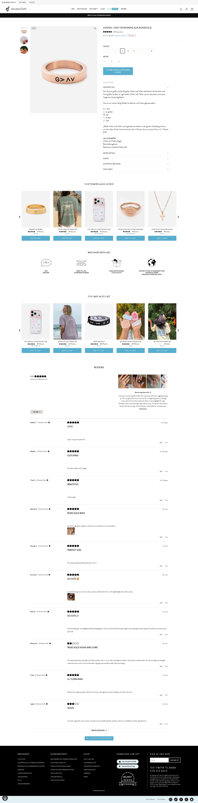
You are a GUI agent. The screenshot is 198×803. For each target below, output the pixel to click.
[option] (99, 15)
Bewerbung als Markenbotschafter (31, 766)
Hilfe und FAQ (89, 759)
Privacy (166, 786)
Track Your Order (58, 780)
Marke (123, 9)
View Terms (159, 786)
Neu (73, 9)
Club (103, 9)
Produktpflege (56, 773)
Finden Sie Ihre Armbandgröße (62, 770)
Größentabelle (57, 777)
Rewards (21, 770)
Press (86, 777)
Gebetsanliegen (89, 770)
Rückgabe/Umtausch (58, 763)
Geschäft (93, 9)
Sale (112, 9)
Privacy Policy (161, 799)
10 (140, 51)
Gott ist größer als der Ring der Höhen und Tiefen (124, 91)
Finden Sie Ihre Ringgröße (61, 766)
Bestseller (82, 9)
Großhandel (23, 777)
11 (145, 51)
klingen (119, 141)
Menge (106, 56)
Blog (20, 780)
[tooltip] (150, 392)
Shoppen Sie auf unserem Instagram (31, 763)
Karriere (87, 773)
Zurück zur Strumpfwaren (101, 738)
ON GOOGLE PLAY (128, 766)
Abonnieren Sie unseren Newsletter (64, 759)
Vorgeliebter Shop (25, 773)
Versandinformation (92, 766)
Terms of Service (150, 799)
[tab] (135, 87)
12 (151, 51)
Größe (106, 46)
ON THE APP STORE (129, 762)
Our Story (21, 759)
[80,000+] (127, 785)
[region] (143, 381)
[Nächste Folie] (166, 381)
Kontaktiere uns (90, 763)
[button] (113, 31)
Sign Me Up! (174, 760)
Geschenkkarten (24, 784)
